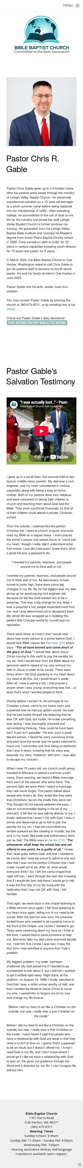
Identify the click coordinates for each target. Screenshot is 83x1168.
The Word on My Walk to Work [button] (37, 323)
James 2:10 (56, 840)
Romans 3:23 (55, 642)
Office (11, 309)
